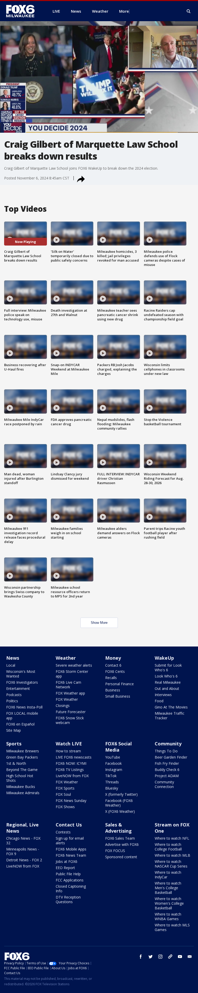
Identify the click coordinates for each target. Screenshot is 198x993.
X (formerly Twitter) (121, 794)
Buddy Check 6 (167, 769)
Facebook (113, 763)
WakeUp (164, 658)
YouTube (112, 757)
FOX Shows (65, 806)
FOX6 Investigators (22, 682)
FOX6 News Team (71, 855)
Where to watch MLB (172, 855)
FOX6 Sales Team (120, 838)
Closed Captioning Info (71, 888)
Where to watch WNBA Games (168, 916)
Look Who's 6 (166, 676)
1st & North (16, 763)
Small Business (117, 696)
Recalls (111, 677)
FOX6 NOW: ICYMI (71, 763)
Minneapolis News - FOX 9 (22, 851)
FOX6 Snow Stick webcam (70, 720)
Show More (99, 623)
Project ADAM (167, 775)
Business (112, 690)
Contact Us (69, 825)
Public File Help (68, 873)
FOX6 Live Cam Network (68, 684)
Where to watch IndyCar (168, 874)
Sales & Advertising (118, 828)
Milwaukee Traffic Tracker (169, 715)
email (190, 956)
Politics (12, 700)
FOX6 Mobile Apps (71, 849)
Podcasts (14, 694)
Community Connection (164, 784)
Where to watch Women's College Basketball (169, 903)
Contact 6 (113, 665)
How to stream (68, 750)
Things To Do (166, 750)
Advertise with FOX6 (122, 844)
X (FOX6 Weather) (120, 811)
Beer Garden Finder (171, 757)
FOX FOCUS (115, 850)
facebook (141, 956)
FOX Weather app (70, 693)
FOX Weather (67, 699)
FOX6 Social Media (118, 746)
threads (170, 956)
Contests (63, 832)
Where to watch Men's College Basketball (168, 888)
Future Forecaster (71, 711)
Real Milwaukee (168, 682)
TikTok (111, 775)
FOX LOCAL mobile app (22, 715)
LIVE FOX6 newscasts (74, 757)
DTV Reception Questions (68, 899)
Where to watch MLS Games (172, 927)
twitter (150, 956)
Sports (13, 743)
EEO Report (65, 867)
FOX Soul (63, 794)
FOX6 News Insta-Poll (24, 707)
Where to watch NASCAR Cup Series (171, 864)
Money (113, 658)
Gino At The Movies (171, 707)
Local (10, 665)
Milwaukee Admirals (22, 792)
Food (159, 700)
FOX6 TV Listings (70, 769)
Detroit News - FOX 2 (24, 859)
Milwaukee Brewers (22, 750)
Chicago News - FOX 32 (23, 840)
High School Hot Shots (19, 778)
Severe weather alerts (74, 665)
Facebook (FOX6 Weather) (119, 803)
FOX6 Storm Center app (72, 674)
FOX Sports (65, 788)
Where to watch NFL (172, 838)
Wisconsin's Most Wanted (20, 674)
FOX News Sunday (71, 800)
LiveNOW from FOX (72, 775)
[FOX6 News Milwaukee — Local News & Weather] (23, 11)
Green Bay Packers (22, 757)
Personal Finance (119, 683)
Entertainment (18, 688)
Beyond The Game (22, 769)
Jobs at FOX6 (66, 861)
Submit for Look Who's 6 (168, 667)
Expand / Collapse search (189, 11)
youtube (180, 956)
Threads (112, 781)
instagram (160, 956)
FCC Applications (70, 880)
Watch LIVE (69, 743)
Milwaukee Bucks (20, 786)
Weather (66, 658)
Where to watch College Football (168, 847)
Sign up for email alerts (70, 840)
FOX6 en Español (20, 724)
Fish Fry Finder (167, 763)
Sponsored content (121, 856)
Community (168, 743)
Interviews (163, 694)
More (124, 11)
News (12, 658)
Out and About (167, 688)
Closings (63, 705)
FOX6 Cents (115, 671)
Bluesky (111, 788)
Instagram (113, 769)
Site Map (13, 730)
